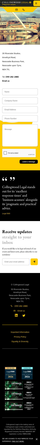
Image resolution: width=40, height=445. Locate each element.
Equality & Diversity (20, 341)
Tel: (10, 76)
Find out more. (18, 441)
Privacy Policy (20, 336)
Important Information (20, 332)
